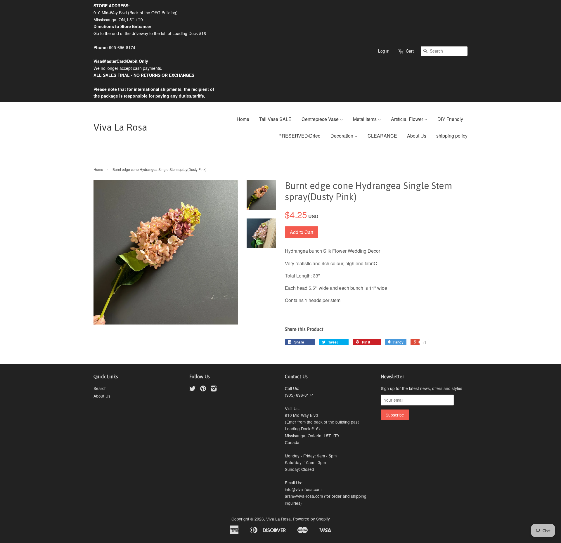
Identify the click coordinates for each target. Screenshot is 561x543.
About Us (416, 135)
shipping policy (452, 135)
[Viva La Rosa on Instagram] (213, 389)
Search (100, 388)
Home (243, 119)
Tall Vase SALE (275, 119)
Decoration (342, 135)
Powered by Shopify (311, 519)
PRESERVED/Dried (299, 135)
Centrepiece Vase (321, 119)
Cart (410, 51)
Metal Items (365, 119)
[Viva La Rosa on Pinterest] (203, 389)
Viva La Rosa (120, 127)
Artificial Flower (407, 119)
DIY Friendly (450, 119)
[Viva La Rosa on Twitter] (192, 389)
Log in (383, 51)
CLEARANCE (382, 135)
